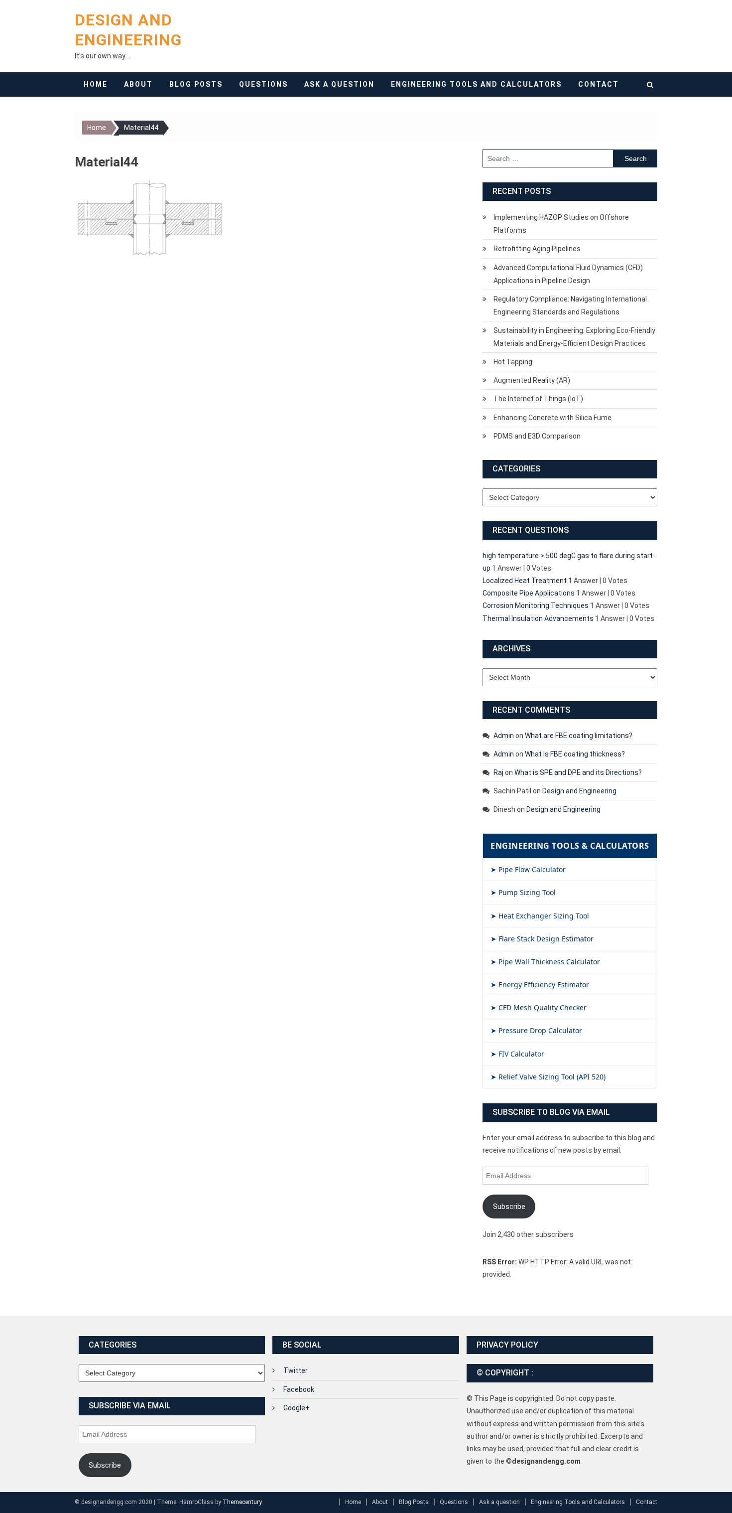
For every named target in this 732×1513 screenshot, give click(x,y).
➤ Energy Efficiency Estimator (539, 984)
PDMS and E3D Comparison (537, 436)
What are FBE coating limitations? (578, 736)
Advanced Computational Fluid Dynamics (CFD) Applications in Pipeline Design (568, 274)
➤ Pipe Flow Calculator (528, 869)
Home (96, 84)
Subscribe (509, 1206)
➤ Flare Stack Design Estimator (542, 938)
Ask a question (339, 84)
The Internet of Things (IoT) (538, 399)
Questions (263, 84)
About (138, 84)
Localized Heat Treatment (525, 581)
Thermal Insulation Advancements (538, 618)
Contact (598, 84)
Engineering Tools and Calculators (476, 84)
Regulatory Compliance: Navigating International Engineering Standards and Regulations (570, 305)
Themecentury (242, 1502)
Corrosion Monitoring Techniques (536, 605)
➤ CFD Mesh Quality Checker (538, 1007)
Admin (503, 736)
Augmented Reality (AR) (531, 380)
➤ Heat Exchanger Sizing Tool (539, 915)
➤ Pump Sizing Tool (523, 892)
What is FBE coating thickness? (575, 754)
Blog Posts (196, 84)
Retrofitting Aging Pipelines (537, 249)
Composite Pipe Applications (529, 593)
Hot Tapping (512, 362)
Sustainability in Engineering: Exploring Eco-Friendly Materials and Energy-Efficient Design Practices (574, 336)
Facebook (298, 1389)
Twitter (295, 1370)
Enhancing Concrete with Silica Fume (552, 418)
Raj (498, 772)
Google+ (296, 1408)
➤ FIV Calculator (517, 1054)
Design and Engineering (579, 791)
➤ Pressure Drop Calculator (536, 1030)
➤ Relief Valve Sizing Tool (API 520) (548, 1076)
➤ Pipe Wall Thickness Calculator (545, 961)
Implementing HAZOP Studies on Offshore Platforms (561, 223)
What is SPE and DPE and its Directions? (578, 772)
